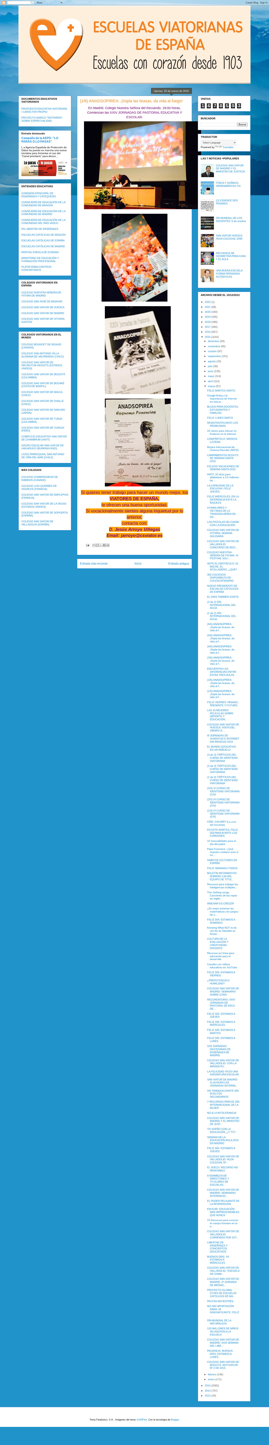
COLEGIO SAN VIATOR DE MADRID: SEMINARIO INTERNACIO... (223, 1192)
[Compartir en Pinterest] (108, 545)
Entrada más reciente (94, 563)
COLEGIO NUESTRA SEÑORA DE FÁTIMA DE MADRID (41, 294)
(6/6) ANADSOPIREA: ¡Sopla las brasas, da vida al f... (220, 627)
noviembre (214, 346)
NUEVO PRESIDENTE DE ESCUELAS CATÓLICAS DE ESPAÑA (222, 588)
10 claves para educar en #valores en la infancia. (222, 432)
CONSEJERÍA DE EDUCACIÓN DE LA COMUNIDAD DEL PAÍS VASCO (43, 222)
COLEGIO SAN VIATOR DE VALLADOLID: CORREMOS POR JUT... (223, 1234)
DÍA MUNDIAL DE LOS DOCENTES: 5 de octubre (231, 219)
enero (211, 1379)
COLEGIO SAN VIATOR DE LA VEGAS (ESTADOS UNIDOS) (43, 505)
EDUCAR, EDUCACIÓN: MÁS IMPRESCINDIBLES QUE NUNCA (223, 1212)
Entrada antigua (178, 563)
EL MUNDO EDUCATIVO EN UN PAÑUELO (221, 748)
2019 (208, 316)
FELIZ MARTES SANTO (221, 390)
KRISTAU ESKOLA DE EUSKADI (40, 252)
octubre (212, 351)
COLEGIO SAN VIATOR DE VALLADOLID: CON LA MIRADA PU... (223, 1063)
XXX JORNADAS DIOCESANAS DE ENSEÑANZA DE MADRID (219, 1051)
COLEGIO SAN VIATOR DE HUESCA (42, 307)
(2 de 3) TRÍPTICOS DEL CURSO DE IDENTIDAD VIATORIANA (222, 769)
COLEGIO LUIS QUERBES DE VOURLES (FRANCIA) (39, 487)
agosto (212, 361)
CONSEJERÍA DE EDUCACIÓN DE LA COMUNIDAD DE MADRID (43, 213)
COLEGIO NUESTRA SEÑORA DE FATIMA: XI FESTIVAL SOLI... (222, 555)
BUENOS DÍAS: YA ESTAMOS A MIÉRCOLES (218, 1259)
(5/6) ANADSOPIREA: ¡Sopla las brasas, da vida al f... (220, 638)
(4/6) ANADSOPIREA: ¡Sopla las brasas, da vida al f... (220, 649)
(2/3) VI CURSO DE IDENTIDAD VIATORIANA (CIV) (223, 802)
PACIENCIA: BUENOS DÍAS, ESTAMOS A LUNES (220, 1353)
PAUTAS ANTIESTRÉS (220, 1301)
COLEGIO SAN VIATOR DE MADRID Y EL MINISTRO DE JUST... (223, 1121)
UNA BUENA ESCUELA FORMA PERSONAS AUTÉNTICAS (229, 273)
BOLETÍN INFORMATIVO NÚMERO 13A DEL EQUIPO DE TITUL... (222, 876)
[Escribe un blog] (97, 545)
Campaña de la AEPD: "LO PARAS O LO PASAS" (39, 139)
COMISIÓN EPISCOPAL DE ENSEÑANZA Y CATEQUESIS (38, 195)
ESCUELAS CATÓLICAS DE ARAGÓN (43, 234)
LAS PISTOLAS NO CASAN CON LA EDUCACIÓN (223, 523)
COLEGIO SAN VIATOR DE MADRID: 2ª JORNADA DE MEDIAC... (223, 1282)
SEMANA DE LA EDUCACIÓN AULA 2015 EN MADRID (223, 1140)
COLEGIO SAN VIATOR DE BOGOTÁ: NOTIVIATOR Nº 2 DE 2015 (223, 1365)
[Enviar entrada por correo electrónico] (87, 545)
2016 (208, 331)
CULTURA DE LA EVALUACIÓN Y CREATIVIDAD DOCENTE (217, 943)
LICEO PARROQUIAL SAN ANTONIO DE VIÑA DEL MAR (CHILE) (42, 456)
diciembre (214, 341)
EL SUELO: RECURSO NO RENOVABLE (222, 1169)
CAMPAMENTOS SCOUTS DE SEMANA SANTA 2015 (222, 458)
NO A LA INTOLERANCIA (221, 1112)
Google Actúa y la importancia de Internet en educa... (222, 398)
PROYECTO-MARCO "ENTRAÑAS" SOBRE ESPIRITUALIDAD (41, 119)
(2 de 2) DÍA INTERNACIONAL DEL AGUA (221, 605)
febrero (212, 1374)
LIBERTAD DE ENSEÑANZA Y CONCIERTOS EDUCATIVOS (217, 1247)
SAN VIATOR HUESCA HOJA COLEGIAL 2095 (229, 237)
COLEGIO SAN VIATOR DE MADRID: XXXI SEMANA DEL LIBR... (223, 1342)
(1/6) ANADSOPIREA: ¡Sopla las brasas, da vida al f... (220, 694)
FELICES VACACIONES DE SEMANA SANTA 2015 (223, 468)
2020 (208, 311)
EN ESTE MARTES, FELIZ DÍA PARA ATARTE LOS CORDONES (222, 832)
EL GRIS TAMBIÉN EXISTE (223, 596)
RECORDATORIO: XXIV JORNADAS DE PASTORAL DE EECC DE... (221, 1004)
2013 (208, 1390)
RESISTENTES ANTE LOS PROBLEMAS (222, 424)
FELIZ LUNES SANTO (220, 417)
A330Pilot (142, 1419)
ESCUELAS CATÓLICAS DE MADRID (43, 246)
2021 (208, 306)
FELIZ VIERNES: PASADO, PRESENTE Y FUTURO (222, 704)
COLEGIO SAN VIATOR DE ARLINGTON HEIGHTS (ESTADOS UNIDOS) (41, 365)
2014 (208, 1385)
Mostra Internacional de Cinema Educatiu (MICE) (223, 449)
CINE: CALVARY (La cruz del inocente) (221, 823)
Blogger (175, 1419)
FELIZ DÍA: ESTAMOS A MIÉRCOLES (221, 1023)
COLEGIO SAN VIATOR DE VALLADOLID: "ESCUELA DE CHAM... (223, 1270)
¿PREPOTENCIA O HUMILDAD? (218, 982)
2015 (208, 336)
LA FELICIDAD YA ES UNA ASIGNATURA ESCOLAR (223, 1073)
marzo (212, 386)
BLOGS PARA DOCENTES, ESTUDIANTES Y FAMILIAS (223, 409)
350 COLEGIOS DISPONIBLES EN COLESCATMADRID (220, 577)
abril (211, 381)
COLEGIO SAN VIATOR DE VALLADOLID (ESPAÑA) (37, 523)
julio (210, 366)
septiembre (215, 356)
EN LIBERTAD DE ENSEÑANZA (39, 228)
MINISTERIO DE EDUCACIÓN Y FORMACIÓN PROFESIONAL (40, 260)
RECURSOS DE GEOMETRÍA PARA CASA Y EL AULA (231, 256)
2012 (208, 1395)
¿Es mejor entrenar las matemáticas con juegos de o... (222, 911)
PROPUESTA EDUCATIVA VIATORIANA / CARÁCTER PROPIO (44, 110)
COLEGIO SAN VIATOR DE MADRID (42, 313)
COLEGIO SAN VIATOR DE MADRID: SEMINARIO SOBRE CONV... (223, 991)
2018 (208, 321)
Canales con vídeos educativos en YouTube (222, 966)
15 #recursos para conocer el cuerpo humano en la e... (222, 1223)
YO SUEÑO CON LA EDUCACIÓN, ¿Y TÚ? (221, 1130)
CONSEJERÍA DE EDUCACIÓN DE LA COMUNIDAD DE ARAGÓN (43, 204)
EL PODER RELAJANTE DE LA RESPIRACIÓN (223, 1202)
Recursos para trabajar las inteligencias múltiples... (222, 886)
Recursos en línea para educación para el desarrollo (220, 956)
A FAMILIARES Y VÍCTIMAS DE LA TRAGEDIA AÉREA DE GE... (221, 512)
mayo (211, 376)
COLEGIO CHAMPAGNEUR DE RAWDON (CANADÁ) (39, 478)
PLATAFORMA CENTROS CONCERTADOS (36, 268)
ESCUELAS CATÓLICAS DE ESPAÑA (43, 240)
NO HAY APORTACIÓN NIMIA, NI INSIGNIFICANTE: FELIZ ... (223, 1311)
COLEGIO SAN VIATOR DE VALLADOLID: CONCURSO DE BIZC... (223, 544)
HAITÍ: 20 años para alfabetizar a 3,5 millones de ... (223, 477)
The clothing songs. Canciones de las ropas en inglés (222, 895)
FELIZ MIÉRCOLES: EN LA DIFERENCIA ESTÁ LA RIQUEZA (223, 499)
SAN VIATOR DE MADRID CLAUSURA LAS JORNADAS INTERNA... (222, 1082)
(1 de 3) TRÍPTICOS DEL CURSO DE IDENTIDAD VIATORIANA (222, 780)
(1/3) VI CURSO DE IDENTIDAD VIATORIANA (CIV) (223, 813)
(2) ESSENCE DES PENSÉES (227, 202)
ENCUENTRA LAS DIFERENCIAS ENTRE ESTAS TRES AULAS (221, 671)
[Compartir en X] (101, 545)
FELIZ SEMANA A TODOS (222, 868)
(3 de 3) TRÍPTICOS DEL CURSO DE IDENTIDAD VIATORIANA (222, 757)
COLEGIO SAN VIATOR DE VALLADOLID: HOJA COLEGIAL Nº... (223, 1159)
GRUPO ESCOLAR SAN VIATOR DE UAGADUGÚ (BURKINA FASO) (42, 447)
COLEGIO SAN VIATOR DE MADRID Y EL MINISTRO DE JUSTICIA (230, 168)
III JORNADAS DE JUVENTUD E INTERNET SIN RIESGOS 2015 (223, 738)
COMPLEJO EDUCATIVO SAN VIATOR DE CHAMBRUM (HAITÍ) (44, 438)
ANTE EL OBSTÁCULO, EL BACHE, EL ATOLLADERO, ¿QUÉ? (222, 566)
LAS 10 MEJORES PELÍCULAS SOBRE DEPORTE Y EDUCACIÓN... (220, 715)
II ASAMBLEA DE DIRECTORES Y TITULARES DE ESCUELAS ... (218, 1180)
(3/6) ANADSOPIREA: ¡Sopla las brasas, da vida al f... (220, 660)
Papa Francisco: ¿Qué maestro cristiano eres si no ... (222, 852)
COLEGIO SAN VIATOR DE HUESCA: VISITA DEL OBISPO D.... (223, 727)
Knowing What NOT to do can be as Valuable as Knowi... (222, 930)
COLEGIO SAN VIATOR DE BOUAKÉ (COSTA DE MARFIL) (42, 385)
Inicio (137, 563)
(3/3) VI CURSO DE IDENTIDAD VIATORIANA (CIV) (223, 791)
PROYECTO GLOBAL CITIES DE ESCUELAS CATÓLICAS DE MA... (221, 1293)
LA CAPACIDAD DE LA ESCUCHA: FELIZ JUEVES (220, 488)
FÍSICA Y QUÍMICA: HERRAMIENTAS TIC (228, 184)
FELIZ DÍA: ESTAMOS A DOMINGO (221, 921)
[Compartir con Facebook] (104, 545)
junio (211, 371)
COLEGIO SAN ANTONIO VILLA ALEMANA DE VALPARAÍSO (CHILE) (42, 355)
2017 (208, 326)
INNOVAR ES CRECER (220, 903)
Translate (228, 147)
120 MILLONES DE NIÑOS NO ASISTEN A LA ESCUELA (222, 1331)
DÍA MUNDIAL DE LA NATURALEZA (219, 1322)
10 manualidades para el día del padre (221, 842)
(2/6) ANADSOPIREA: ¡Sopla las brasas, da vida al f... (220, 683)
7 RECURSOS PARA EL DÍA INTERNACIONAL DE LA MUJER (223, 1104)
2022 (208, 301)
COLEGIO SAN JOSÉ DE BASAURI (41, 301)
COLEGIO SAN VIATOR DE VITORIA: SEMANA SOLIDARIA (223, 533)
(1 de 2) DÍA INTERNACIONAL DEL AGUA (221, 616)
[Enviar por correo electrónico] (94, 545)
